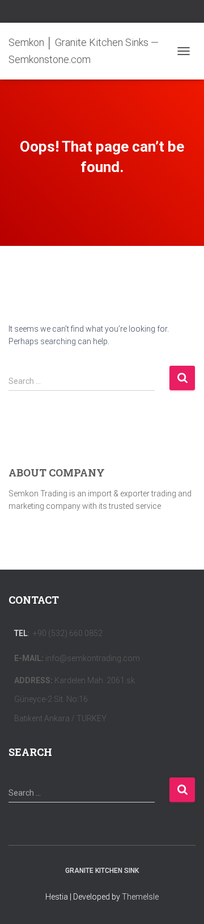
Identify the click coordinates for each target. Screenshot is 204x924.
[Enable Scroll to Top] (181, 901)
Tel (20, 633)
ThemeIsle (140, 896)
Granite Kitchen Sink (102, 871)
